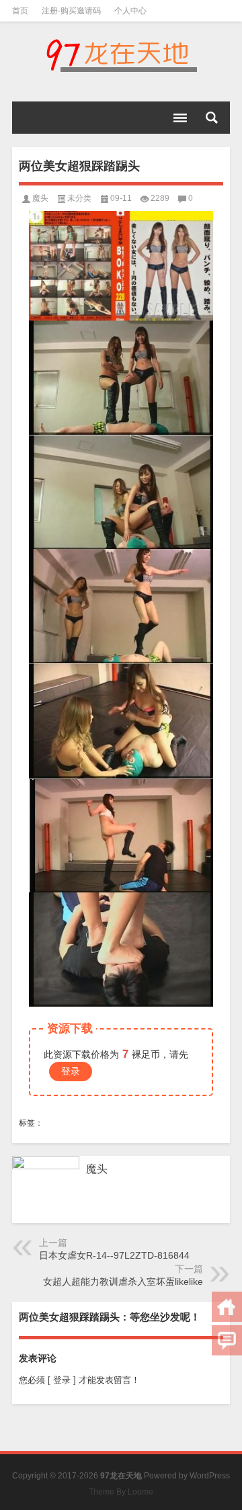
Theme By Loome (121, 1492)
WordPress (210, 1475)
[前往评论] (227, 1340)
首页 (20, 10)
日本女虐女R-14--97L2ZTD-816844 (114, 1255)
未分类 (79, 198)
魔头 (40, 198)
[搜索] (212, 117)
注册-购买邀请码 (71, 10)
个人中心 (130, 10)
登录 (70, 1071)
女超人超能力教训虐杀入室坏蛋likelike (123, 1281)
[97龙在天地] (121, 55)
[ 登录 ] (62, 1380)
